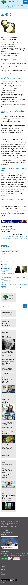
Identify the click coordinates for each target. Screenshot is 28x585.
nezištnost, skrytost (7, 254)
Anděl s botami (6, 282)
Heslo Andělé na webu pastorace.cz (17, 236)
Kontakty (3, 566)
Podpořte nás (4, 571)
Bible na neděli (7, 312)
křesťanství (15, 251)
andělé (8, 251)
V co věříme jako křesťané (7, 576)
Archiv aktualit (5, 455)
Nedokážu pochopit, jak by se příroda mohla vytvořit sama (8, 496)
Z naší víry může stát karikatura (8, 432)
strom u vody (11, 298)
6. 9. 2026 (10, 314)
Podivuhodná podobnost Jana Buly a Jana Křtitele (7, 380)
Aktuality (5, 332)
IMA (7, 11)
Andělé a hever (6, 280)
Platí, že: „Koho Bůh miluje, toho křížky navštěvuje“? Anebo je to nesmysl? (7, 473)
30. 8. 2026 (4, 314)
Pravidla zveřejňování (6, 573)
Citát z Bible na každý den (16, 7)
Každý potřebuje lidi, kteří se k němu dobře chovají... (7, 273)
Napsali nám (4, 569)
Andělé (4, 266)
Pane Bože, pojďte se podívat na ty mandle (14, 288)
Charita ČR (3, 553)
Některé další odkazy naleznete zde (19, 555)
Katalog (3, 574)
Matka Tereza (6, 337)
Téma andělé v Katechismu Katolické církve (14, 238)
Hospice (9, 553)
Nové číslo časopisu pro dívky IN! (6, 400)
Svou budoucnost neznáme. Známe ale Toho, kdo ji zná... (8, 362)
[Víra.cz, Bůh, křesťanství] (7, 2)
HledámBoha (7, 555)
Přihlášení (5, 321)
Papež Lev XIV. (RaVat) (16, 553)
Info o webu (4, 568)
